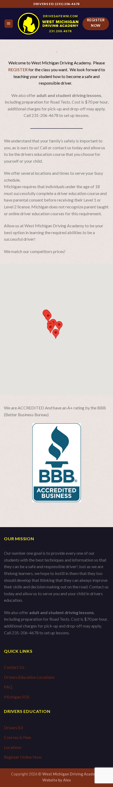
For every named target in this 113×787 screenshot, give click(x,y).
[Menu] (8, 23)
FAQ (8, 686)
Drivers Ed (13, 727)
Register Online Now (23, 756)
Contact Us (14, 667)
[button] (55, 334)
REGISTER (18, 69)
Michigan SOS (16, 696)
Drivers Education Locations (29, 677)
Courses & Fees (17, 737)
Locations (13, 747)
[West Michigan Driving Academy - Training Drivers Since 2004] (48, 23)
